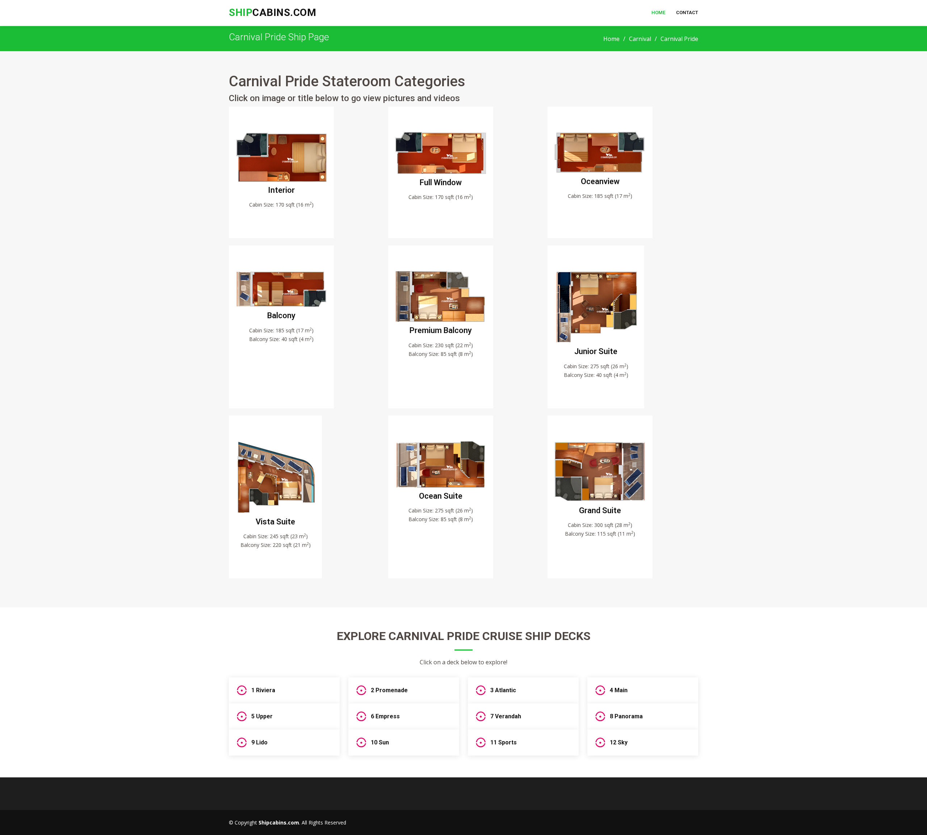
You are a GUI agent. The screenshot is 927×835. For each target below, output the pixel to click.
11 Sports (503, 742)
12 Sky (619, 742)
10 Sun (380, 742)
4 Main (619, 690)
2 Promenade (389, 690)
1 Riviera (263, 690)
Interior (281, 190)
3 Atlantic (503, 690)
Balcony (281, 315)
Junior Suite (595, 351)
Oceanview (600, 181)
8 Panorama (626, 716)
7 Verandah (505, 716)
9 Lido (259, 742)
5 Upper (262, 716)
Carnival (640, 39)
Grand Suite (600, 510)
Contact (687, 12)
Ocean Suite (440, 495)
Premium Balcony (441, 330)
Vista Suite (275, 521)
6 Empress (385, 716)
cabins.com (272, 12)
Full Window (441, 182)
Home (658, 12)
